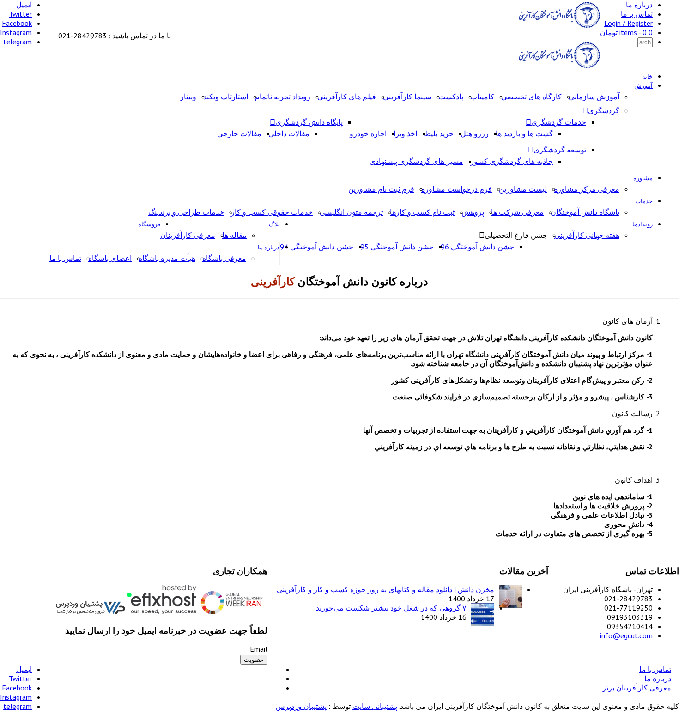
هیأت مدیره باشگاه (167, 258)
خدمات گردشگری (558, 122)
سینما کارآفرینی (407, 96)
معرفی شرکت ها (517, 212)
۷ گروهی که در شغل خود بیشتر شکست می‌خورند (391, 607)
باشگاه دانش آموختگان (585, 212)
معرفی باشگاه (224, 258)
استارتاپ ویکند (225, 96)
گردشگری (603, 110)
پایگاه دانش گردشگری (309, 122)
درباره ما (639, 4)
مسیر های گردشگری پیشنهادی (416, 161)
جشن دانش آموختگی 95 (397, 246)
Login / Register (628, 23)
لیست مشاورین (523, 189)
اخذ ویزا (405, 133)
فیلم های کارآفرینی (346, 96)
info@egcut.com (626, 635)
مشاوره (643, 178)
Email (258, 648)
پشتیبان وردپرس (301, 706)
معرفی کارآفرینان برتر (636, 687)
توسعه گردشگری (560, 149)
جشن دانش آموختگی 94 (316, 246)
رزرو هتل (475, 133)
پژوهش (472, 212)
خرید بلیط (439, 133)
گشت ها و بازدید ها (524, 133)
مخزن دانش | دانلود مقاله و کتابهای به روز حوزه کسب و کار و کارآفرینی (385, 589)
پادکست (450, 96)
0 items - (626, 32)
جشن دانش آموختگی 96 (477, 246)
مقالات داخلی (288, 133)
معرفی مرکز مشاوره (586, 189)
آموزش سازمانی (594, 96)
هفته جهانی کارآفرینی (586, 235)
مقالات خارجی (239, 133)
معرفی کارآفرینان (187, 235)
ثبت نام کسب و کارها (422, 212)
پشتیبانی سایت (374, 706)
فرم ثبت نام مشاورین (381, 189)
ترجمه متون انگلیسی (351, 212)
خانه (647, 76)
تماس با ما (637, 13)
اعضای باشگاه (110, 258)
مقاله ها (234, 235)
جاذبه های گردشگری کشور (511, 161)
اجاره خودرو (368, 133)
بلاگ (274, 224)
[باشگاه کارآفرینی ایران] (558, 26)
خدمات (644, 201)
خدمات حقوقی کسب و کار (272, 212)
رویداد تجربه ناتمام (282, 96)
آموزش (643, 86)
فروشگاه (149, 224)
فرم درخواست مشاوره (456, 189)
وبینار (188, 96)
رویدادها (642, 224)
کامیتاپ (482, 96)
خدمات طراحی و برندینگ (186, 212)
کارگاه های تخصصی (531, 96)
